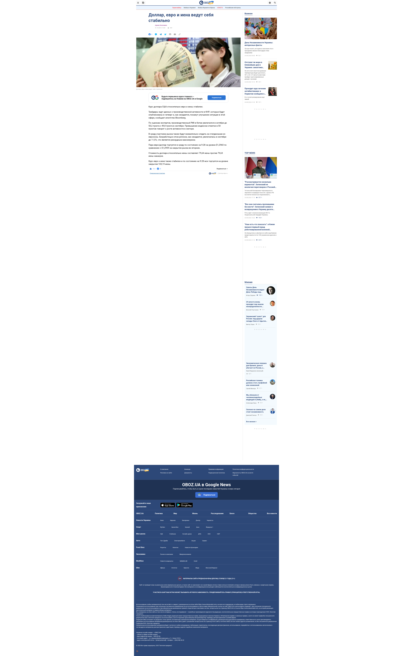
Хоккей (187, 527)
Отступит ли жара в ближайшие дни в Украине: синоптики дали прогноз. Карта (254, 65)
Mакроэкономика (185, 554)
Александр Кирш (251, 403)
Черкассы (210, 520)
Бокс (197, 527)
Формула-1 (209, 527)
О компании (164, 469)
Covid (195, 561)
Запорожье (185, 520)
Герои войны (176, 8)
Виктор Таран (250, 324)
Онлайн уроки (187, 534)
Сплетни (174, 568)
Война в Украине (190, 8)
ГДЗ (161, 534)
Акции (193, 541)
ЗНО (209, 534)
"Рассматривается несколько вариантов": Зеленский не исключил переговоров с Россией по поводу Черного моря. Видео (260, 185)
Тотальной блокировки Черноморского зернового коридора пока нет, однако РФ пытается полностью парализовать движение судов (259, 193)
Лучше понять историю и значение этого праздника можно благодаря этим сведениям (259, 51)
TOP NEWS (250, 153)
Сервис (204, 541)
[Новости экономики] (212, 174)
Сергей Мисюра (251, 388)
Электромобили (179, 541)
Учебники (172, 534)
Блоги (232, 513)
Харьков (172, 520)
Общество (252, 513)
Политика (159, 513)
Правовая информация (215, 469)
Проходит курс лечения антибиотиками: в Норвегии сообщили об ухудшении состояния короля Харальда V (255, 91)
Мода (197, 568)
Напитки (175, 547)
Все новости (272, 513)
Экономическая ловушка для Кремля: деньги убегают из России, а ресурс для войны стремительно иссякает (256, 365)
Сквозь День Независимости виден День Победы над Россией (255, 289)
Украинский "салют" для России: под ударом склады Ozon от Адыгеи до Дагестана (256, 318)
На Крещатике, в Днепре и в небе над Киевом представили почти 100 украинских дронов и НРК (260, 235)
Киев (161, 520)
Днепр (198, 520)
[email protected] (161, 640)
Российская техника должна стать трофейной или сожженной (256, 382)
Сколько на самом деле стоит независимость (256, 410)
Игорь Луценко (250, 295)
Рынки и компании (166, 554)
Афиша (162, 568)
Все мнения (250, 422)
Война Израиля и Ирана (206, 8)
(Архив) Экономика (161, 25)
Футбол (162, 527)
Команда (187, 469)
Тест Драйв (164, 541)
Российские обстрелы (233, 8)
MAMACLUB (183, 561)
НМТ (218, 534)
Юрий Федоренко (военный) (254, 371)
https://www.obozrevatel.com (207, 604)
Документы (188, 473)
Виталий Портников (252, 310)
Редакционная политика (157, 173)
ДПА (199, 534)
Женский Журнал (211, 568)
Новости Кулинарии (191, 547)
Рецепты (163, 547)
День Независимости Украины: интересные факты (259, 43)
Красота (186, 568)
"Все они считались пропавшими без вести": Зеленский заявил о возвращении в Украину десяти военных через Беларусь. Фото (259, 207)
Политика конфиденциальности (243, 469)
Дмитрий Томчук (251, 415)
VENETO (220, 8)
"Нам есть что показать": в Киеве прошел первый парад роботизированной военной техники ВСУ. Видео (260, 227)
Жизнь (195, 513)
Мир (175, 513)
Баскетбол (175, 527)
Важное (249, 13)
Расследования (217, 513)
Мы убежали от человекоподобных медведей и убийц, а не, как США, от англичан (256, 397)
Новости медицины (166, 561)
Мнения (248, 282)
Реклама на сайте (166, 473)
